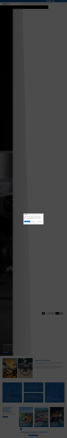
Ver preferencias (40, 221)
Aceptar (27, 221)
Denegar (33, 221)
